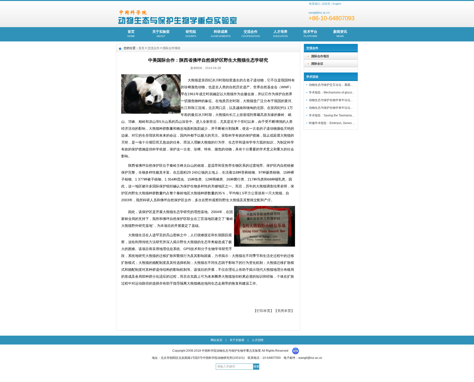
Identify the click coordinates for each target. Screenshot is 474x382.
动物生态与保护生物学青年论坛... (331, 100)
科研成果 (221, 33)
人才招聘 (257, 340)
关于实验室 (161, 33)
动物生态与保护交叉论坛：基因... (331, 85)
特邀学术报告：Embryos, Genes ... (332, 123)
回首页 (326, 3)
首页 (131, 33)
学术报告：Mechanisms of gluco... (331, 92)
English (337, 3)
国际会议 (317, 63)
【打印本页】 (263, 311)
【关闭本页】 (284, 311)
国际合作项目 (320, 56)
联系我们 (314, 3)
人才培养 (280, 33)
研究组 (190, 33)
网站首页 (216, 340)
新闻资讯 (340, 33)
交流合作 (250, 33)
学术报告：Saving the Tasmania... (331, 115)
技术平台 (310, 33)
